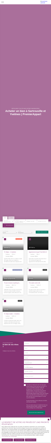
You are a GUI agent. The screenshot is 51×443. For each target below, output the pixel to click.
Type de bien (6, 220)
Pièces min (27, 380)
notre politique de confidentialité (9, 436)
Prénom (27, 343)
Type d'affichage (5, 231)
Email (26, 352)
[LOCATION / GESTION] (45, 2)
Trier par (19, 231)
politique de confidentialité (35, 407)
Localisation (17, 220)
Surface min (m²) (42, 221)
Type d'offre (27, 356)
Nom (26, 348)
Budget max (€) (30, 221)
